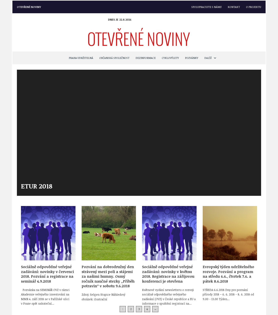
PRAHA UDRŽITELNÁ (81, 58)
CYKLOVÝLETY (170, 58)
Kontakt (234, 7)
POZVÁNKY (191, 58)
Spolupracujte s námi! (206, 7)
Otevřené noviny (29, 7)
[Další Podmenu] (215, 58)
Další (208, 58)
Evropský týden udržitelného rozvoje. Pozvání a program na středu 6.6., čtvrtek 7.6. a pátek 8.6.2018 (228, 273)
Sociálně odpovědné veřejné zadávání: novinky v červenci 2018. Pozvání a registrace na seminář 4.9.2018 (47, 273)
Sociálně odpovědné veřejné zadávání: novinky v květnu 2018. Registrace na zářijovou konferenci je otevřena (168, 273)
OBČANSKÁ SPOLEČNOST (114, 58)
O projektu (253, 7)
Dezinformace (146, 58)
